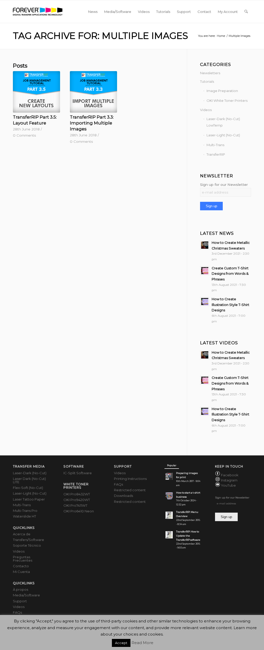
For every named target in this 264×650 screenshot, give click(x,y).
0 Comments (24, 135)
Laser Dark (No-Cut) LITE (29, 480)
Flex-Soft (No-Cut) (28, 488)
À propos (20, 589)
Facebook (229, 475)
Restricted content (130, 490)
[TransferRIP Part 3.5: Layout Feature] (36, 92)
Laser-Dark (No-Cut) (29, 473)
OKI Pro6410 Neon (78, 511)
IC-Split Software (77, 473)
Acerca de (21, 534)
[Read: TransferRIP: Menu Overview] (169, 515)
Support (20, 601)
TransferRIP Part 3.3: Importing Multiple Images (92, 122)
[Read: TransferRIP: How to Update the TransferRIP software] (169, 534)
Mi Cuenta (21, 572)
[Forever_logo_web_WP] (37, 11)
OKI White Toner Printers (227, 100)
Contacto (21, 566)
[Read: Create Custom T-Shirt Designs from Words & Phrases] (204, 270)
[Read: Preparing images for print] (169, 476)
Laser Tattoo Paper (29, 499)
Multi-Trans (215, 145)
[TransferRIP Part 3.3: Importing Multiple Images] (93, 92)
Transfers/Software (28, 540)
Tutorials (207, 81)
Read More (142, 642)
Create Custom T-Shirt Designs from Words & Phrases (230, 273)
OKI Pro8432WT (76, 494)
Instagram (229, 480)
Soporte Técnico (27, 545)
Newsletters (210, 73)
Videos (206, 110)
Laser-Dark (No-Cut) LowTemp (223, 122)
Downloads (123, 496)
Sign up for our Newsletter (224, 184)
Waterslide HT (24, 516)
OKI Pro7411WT (75, 505)
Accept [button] (121, 643)
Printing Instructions (130, 479)
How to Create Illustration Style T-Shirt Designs (230, 304)
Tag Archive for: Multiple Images (100, 35)
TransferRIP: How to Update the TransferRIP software (188, 535)
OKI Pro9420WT (76, 500)
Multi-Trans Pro (25, 511)
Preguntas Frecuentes (22, 558)
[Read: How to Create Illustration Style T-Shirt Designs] (204, 301)
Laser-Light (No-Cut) (223, 135)
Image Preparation (222, 91)
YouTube (228, 486)
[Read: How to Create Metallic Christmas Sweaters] (204, 245)
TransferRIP (216, 154)
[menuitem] (93, 11)
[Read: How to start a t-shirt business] (169, 496)
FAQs (17, 612)
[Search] (246, 11)
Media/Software (26, 595)
